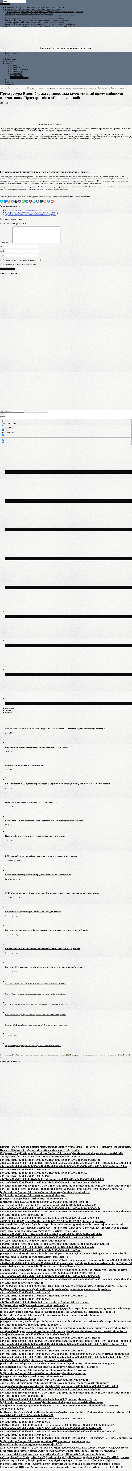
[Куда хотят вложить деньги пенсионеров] (4, 339)
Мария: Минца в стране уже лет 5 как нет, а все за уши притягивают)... (33, 1046)
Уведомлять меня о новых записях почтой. (19, 265)
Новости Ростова (16, 76)
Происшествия (10, 59)
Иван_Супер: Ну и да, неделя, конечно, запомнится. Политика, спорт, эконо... (35, 1015)
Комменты (9, 713)
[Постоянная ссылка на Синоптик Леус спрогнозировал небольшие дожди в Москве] (9, 907)
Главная (3, 88)
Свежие (8, 711)
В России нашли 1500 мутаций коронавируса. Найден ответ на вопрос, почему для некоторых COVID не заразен (57, 784)
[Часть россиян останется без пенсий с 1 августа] (4, 358)
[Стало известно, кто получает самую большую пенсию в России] (4, 406)
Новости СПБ (15, 67)
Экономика (9, 61)
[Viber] (19, 201)
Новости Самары (16, 72)
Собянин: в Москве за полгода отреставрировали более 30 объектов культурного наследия (40, 26)
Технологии (9, 84)
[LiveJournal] (41, 201)
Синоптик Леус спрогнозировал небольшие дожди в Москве (29, 14)
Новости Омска (16, 74)
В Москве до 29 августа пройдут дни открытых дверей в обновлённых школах (35, 8)
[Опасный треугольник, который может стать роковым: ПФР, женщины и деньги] (4, 330)
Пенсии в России (12, 53)
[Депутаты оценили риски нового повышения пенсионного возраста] (4, 305)
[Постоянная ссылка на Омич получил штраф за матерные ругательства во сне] (9, 798)
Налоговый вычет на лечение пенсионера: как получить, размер (35, 836)
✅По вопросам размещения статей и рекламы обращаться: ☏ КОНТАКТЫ (99, 1055)
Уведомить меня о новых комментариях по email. (22, 260)
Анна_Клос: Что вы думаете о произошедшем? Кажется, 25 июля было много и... (37, 1004)
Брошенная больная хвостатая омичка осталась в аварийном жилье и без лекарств (44, 821)
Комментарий (6, 242)
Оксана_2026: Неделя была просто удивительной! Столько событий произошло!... (37, 1025)
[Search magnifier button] (2, 415)
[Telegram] (12, 201)
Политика (9, 82)
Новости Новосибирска (19, 78)
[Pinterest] (30, 201)
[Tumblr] (37, 201)
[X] (16, 201)
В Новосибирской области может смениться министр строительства (31, 211)
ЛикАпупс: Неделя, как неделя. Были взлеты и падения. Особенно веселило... (35, 984)
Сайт (2, 256)
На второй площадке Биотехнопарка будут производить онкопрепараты (33, 213)
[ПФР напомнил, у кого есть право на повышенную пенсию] (4, 377)
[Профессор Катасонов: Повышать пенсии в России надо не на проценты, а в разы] (4, 349)
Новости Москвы (17, 65)
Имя (1, 246)
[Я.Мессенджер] (1, 201)
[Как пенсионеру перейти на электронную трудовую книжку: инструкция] (4, 320)
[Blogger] (44, 201)
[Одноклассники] (8, 201)
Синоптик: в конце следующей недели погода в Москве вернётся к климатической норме (40, 16)
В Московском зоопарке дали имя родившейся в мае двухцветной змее (32, 10)
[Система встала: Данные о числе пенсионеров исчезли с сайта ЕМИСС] (4, 387)
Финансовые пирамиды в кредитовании (24, 765)
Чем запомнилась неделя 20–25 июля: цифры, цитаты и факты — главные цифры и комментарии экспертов (56, 728)
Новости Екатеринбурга (19, 70)
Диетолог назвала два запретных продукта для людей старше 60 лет (37, 747)
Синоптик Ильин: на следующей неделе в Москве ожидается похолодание (50, 703)
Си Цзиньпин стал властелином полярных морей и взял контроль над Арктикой (36, 18)
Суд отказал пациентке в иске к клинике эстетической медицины (30, 215)
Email (2, 251)
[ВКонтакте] (5, 201)
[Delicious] (48, 201)
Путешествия (10, 80)
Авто (7, 55)
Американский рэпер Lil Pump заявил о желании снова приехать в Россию (34, 22)
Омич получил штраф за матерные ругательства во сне (31, 802)
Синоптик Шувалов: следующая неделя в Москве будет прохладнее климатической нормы (40, 24)
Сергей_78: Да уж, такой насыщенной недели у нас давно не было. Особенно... (36, 994)
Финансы (8, 57)
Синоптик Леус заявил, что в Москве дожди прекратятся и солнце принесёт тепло (37, 20)
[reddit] (52, 201)
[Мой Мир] (26, 201)
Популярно (9, 708)
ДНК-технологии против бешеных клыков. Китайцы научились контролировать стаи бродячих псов (44, 12)
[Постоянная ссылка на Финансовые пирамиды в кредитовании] (9, 761)
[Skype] (34, 201)
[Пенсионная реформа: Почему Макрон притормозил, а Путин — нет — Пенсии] (4, 368)
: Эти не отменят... (12, 1035)
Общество (9, 63)
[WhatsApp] (23, 201)
